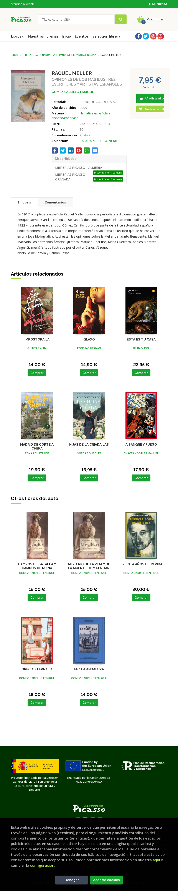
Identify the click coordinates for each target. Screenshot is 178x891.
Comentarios (55, 202)
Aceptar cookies (106, 880)
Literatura (30, 55)
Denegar (72, 880)
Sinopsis (24, 202)
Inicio (14, 55)
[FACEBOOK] (138, 36)
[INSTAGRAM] (153, 36)
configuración (42, 865)
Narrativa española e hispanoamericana (69, 55)
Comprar (36, 373)
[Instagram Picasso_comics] (160, 36)
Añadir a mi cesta (154, 98)
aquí (156, 859)
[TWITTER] (146, 36)
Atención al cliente (23, 4)
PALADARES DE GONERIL (98, 141)
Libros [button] (16, 36)
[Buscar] (121, 19)
